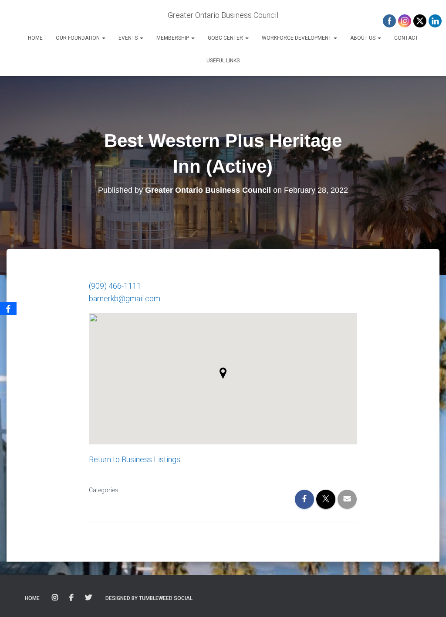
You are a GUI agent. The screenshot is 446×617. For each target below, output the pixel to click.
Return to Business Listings (134, 459)
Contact (406, 38)
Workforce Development (297, 38)
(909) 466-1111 (115, 285)
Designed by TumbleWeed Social (149, 598)
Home (35, 38)
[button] (103, 38)
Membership (173, 38)
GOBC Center (226, 38)
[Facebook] (8, 308)
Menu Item (55, 598)
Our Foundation (78, 38)
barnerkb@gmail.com (124, 298)
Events (128, 38)
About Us (363, 38)
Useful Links (223, 61)
